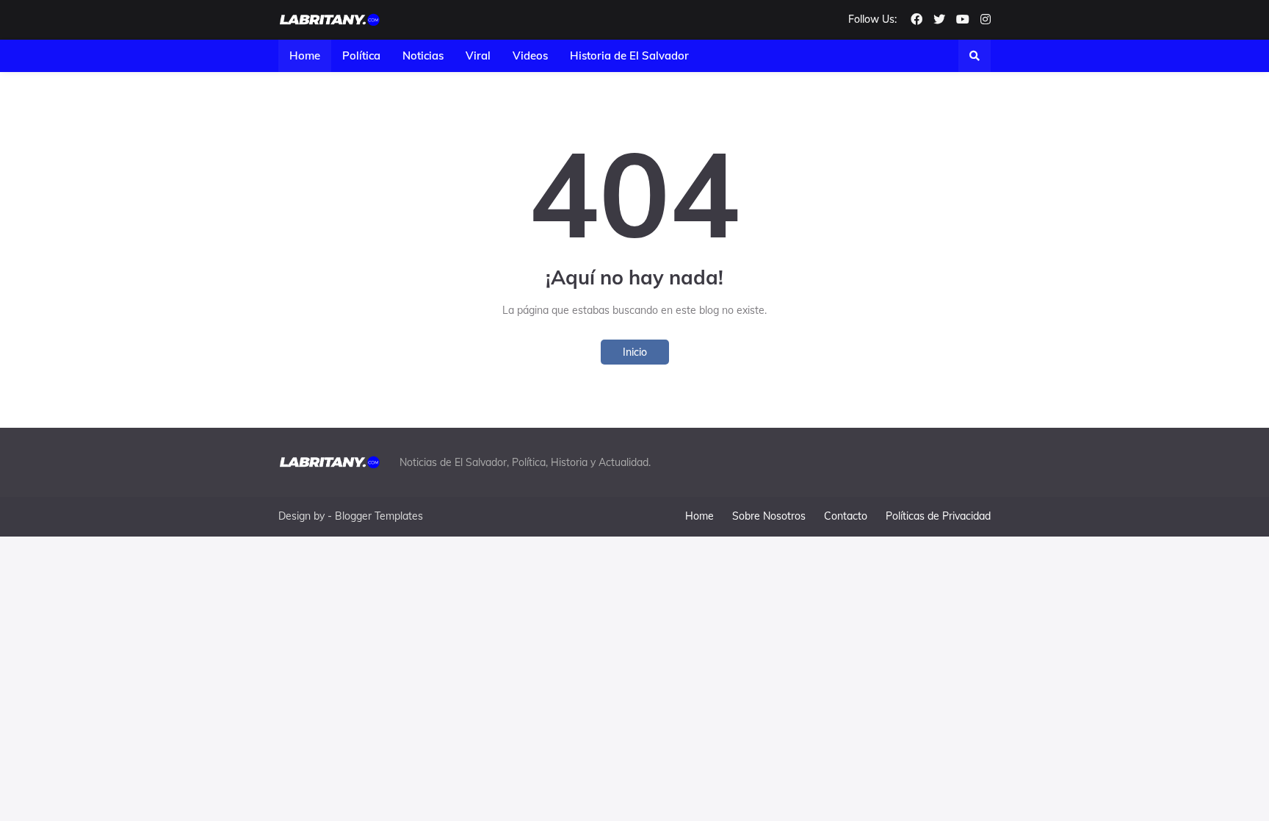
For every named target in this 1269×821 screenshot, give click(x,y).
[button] (974, 56)
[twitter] (939, 19)
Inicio (635, 352)
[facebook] (916, 19)
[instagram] (985, 19)
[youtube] (962, 19)
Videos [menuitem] (530, 55)
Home (699, 516)
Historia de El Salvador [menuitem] (629, 55)
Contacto (845, 516)
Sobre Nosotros (769, 516)
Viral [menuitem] (478, 55)
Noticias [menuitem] (423, 55)
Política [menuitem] (361, 55)
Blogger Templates (379, 516)
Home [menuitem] (304, 55)
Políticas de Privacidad (938, 516)
